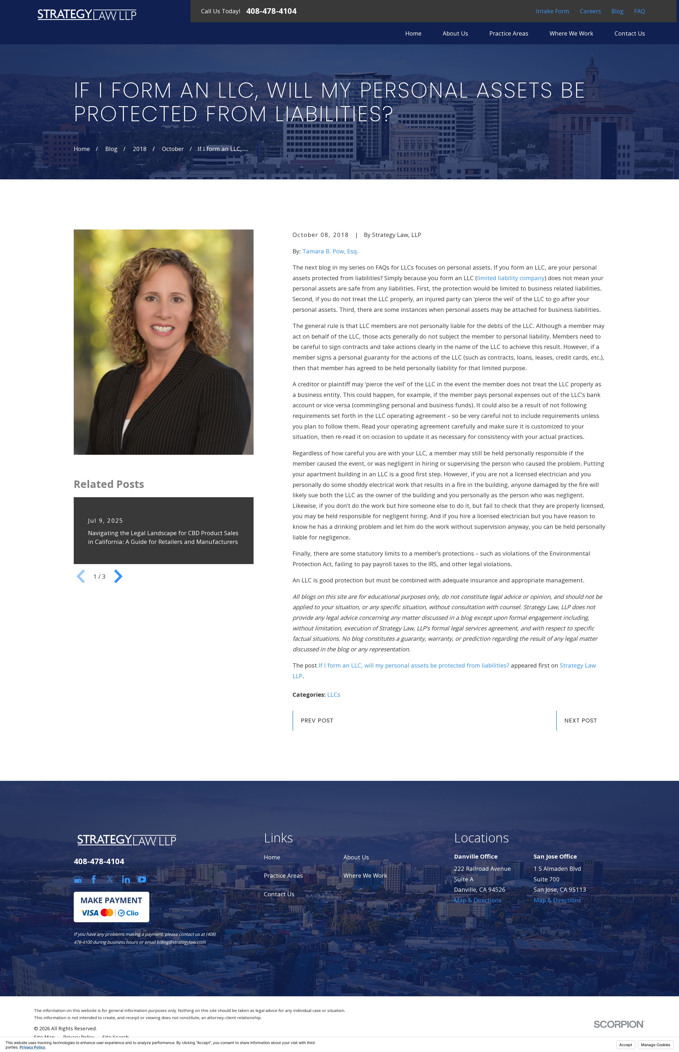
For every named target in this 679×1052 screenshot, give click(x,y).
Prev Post (317, 720)
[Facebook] (94, 879)
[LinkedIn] (126, 879)
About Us (356, 857)
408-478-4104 (271, 11)
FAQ (639, 11)
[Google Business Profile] (78, 879)
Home (272, 857)
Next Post (580, 720)
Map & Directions (478, 900)
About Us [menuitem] (455, 33)
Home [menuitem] (413, 33)
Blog (617, 11)
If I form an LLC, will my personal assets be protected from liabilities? (414, 665)
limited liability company (511, 278)
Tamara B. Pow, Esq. (330, 251)
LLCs (333, 694)
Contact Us (279, 894)
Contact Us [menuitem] (630, 33)
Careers (590, 11)
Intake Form (552, 11)
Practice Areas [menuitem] (508, 33)
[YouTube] (142, 879)
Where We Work (365, 875)
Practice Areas (283, 875)
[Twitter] (110, 879)
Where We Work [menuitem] (571, 33)
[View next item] (118, 576)
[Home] (87, 14)
